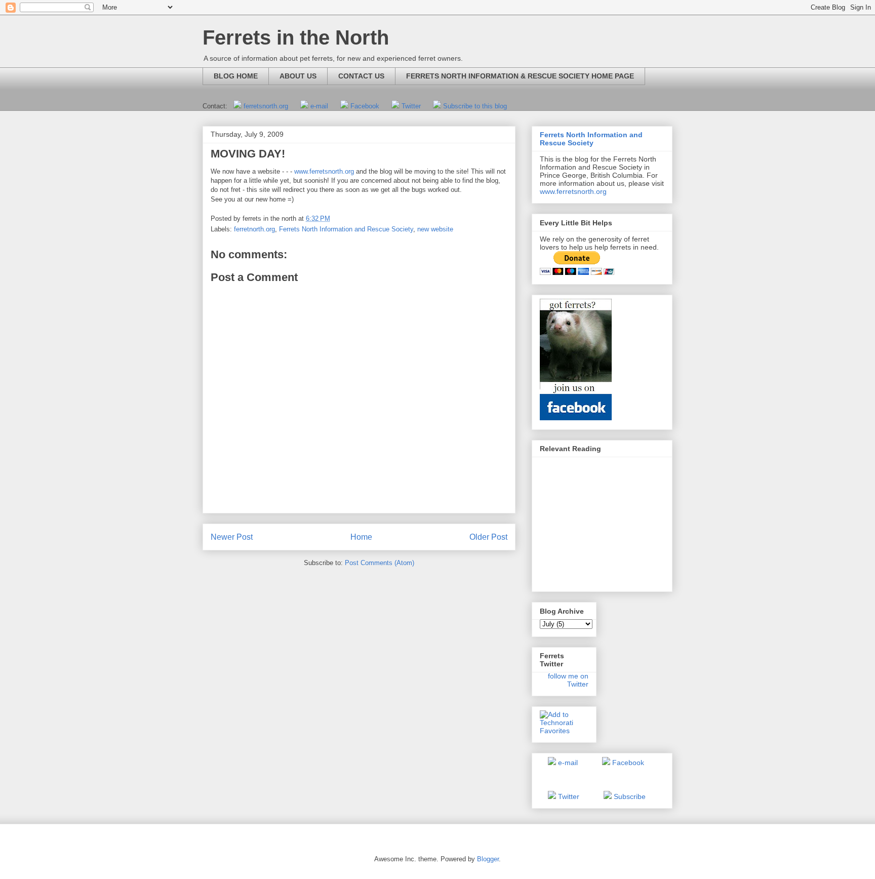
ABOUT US (298, 76)
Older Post (488, 537)
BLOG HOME (236, 76)
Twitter (411, 106)
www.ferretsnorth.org (324, 171)
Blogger (488, 859)
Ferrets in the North (296, 37)
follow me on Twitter (568, 680)
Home (361, 537)
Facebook (364, 106)
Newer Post (232, 537)
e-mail (319, 106)
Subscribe (630, 796)
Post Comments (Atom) (379, 563)
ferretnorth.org (254, 229)
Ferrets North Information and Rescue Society (346, 229)
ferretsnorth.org (266, 106)
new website (435, 229)
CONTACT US (361, 76)
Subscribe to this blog (475, 106)
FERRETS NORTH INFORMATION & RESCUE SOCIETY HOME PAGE (520, 76)
